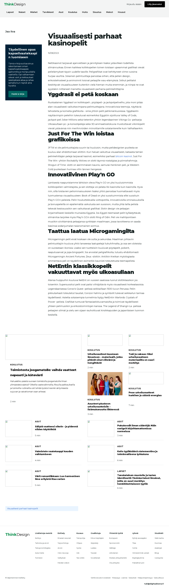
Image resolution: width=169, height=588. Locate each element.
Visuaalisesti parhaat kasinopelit (22, 508)
